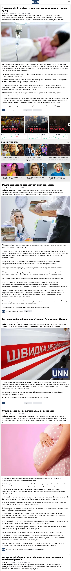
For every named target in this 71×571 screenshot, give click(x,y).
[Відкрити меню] (69, 2)
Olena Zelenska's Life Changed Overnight (35, 177)
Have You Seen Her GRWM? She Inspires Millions (12, 177)
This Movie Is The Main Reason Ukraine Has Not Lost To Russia (58, 158)
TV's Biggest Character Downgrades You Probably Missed (57, 178)
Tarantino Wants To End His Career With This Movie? (11, 158)
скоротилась (42, 545)
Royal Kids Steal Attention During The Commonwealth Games (34, 159)
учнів (58, 106)
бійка (21, 394)
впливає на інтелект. (42, 307)
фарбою (45, 398)
